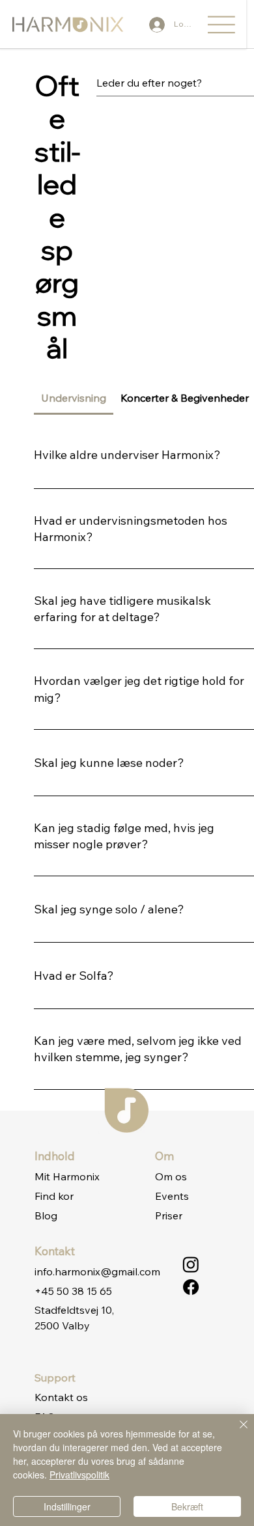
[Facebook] (190, 1287)
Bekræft (187, 1506)
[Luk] (235, 1432)
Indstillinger (67, 1506)
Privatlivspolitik (79, 1474)
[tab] (74, 398)
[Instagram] (190, 1264)
